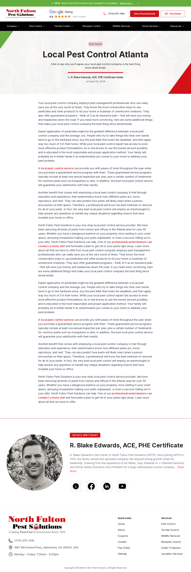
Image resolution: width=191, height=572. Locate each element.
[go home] (21, 13)
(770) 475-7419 (116, 13)
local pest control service (57, 168)
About (121, 529)
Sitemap (122, 553)
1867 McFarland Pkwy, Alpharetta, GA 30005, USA (46, 547)
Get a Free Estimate (144, 13)
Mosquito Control (171, 541)
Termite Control (170, 529)
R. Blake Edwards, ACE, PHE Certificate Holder (97, 77)
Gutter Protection (171, 547)
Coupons (123, 535)
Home (121, 523)
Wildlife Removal (170, 535)
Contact (122, 541)
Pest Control (168, 523)
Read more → (127, 3)
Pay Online (175, 13)
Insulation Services (172, 553)
